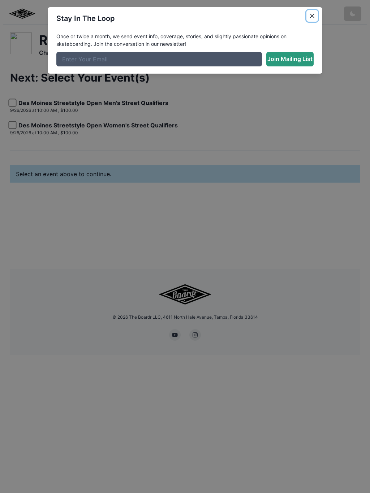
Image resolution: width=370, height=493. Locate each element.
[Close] (312, 16)
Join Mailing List (290, 58)
